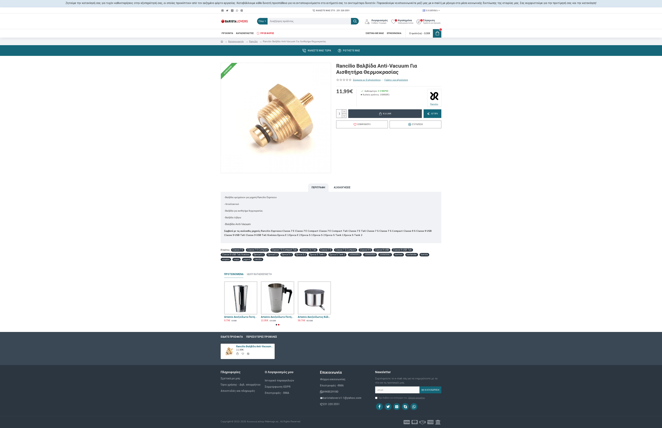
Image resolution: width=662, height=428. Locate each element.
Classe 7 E (237, 249)
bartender (412, 254)
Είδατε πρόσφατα (232, 336)
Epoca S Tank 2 (337, 254)
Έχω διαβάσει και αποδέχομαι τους (402, 397)
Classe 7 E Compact (257, 249)
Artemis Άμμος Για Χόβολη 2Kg (277, 317)
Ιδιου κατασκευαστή (259, 274)
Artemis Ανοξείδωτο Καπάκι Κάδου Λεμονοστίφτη (314, 317)
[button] (276, 324)
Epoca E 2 (273, 254)
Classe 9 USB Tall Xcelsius (236, 254)
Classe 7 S (325, 249)
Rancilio (253, 41)
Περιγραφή (318, 187)
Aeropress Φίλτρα (234, 317)
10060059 (369, 254)
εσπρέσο (226, 259)
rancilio (258, 259)
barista (424, 254)
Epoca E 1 (259, 254)
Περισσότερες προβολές (261, 336)
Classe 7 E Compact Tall (284, 249)
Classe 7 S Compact (345, 249)
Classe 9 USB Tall (402, 249)
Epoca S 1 (287, 254)
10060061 (385, 254)
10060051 (354, 254)
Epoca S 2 (301, 254)
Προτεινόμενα (233, 274)
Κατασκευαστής (236, 41)
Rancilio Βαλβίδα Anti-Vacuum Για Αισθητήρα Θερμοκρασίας (254, 346)
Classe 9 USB (382, 249)
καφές (236, 259)
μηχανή (246, 259)
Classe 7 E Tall (308, 249)
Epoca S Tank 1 (317, 254)
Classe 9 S (365, 249)
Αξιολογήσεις (342, 187)
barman (399, 254)
